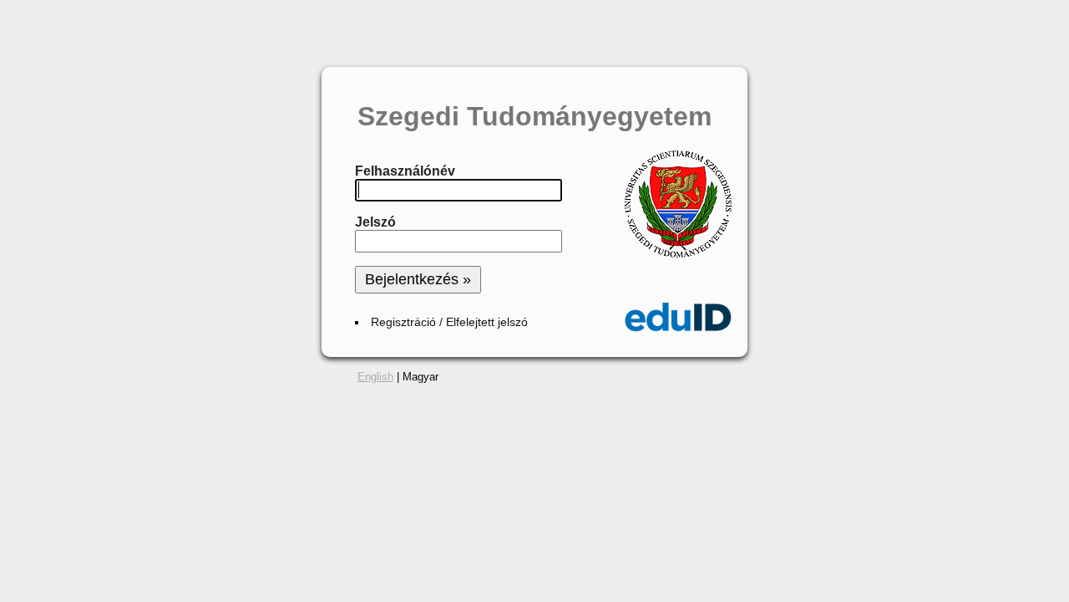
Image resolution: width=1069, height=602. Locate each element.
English (375, 376)
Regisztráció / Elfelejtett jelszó (449, 322)
